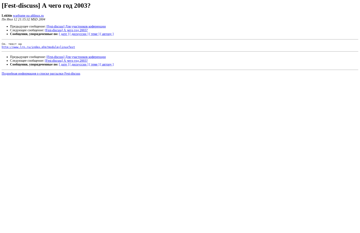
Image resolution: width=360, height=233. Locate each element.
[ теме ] (94, 34)
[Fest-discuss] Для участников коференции (76, 26)
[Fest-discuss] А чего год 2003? (66, 30)
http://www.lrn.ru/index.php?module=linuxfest (38, 47)
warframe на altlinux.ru (28, 15)
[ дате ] (64, 34)
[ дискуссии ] (79, 34)
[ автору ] (107, 34)
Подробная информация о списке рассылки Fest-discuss (41, 73)
